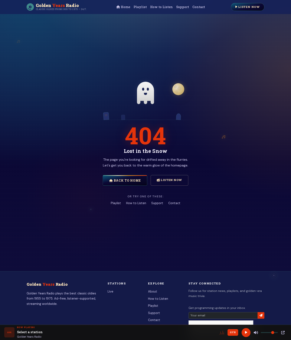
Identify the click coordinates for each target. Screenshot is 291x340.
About (152, 291)
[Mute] (256, 332)
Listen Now (248, 7)
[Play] (246, 332)
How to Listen (161, 7)
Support (182, 7)
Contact (198, 7)
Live (110, 291)
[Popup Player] (283, 332)
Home (125, 7)
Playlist (140, 7)
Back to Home (127, 180)
